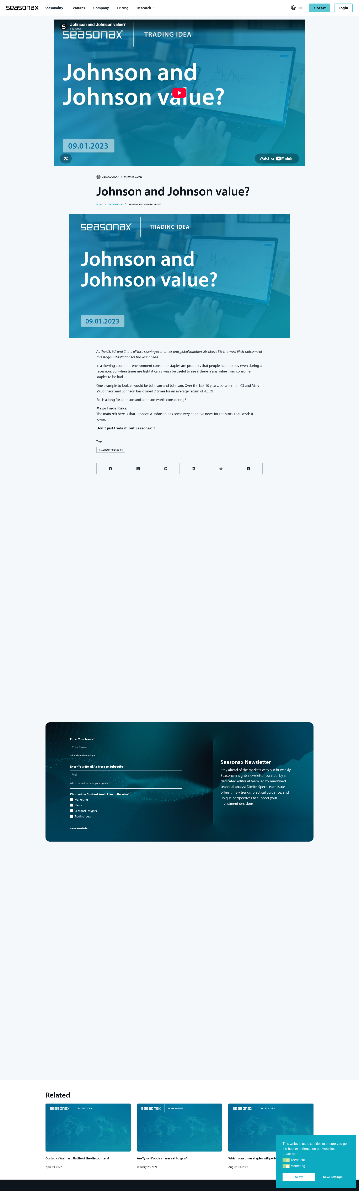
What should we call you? (83, 755)
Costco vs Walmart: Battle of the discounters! (77, 1158)
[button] (286, 1160)
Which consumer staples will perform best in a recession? (268, 1158)
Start (321, 7)
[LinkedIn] (193, 468)
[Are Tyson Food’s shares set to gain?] (179, 1128)
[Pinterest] (166, 468)
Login (343, 7)
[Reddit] (221, 468)
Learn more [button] (291, 1153)
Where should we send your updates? (90, 783)
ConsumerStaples (111, 449)
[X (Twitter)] (138, 468)
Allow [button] (299, 1177)
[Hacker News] (249, 468)
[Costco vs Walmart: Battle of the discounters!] (88, 1128)
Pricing (122, 7)
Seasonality (54, 7)
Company (101, 7)
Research (144, 7)
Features (78, 7)
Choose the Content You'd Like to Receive (99, 794)
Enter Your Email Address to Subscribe (96, 766)
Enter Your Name (81, 739)
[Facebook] (110, 468)
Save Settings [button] (333, 1177)
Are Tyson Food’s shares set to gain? (162, 1158)
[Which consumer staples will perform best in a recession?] (271, 1128)
